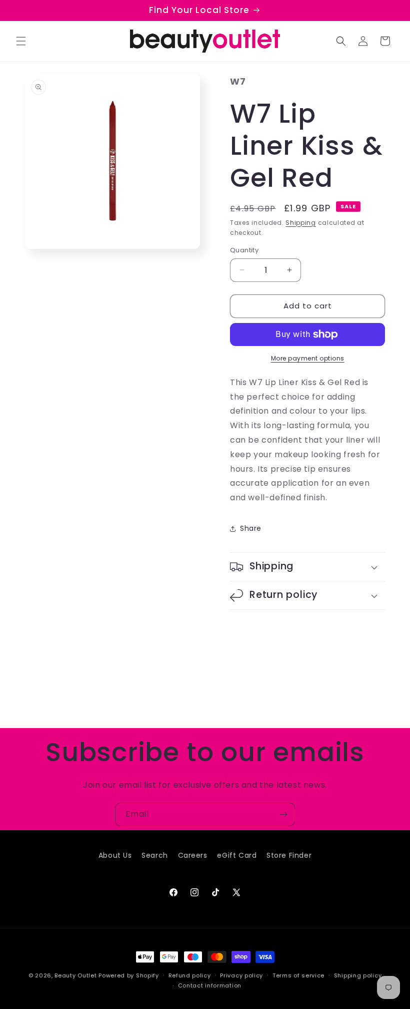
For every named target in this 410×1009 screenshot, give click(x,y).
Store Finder (289, 855)
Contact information (210, 985)
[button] (21, 41)
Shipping (301, 222)
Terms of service (298, 975)
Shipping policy (358, 975)
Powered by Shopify (128, 975)
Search (155, 855)
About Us (115, 855)
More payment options (307, 358)
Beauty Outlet (75, 975)
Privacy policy (241, 975)
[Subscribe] (283, 814)
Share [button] (251, 528)
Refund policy (189, 975)
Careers (193, 855)
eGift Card (236, 855)
